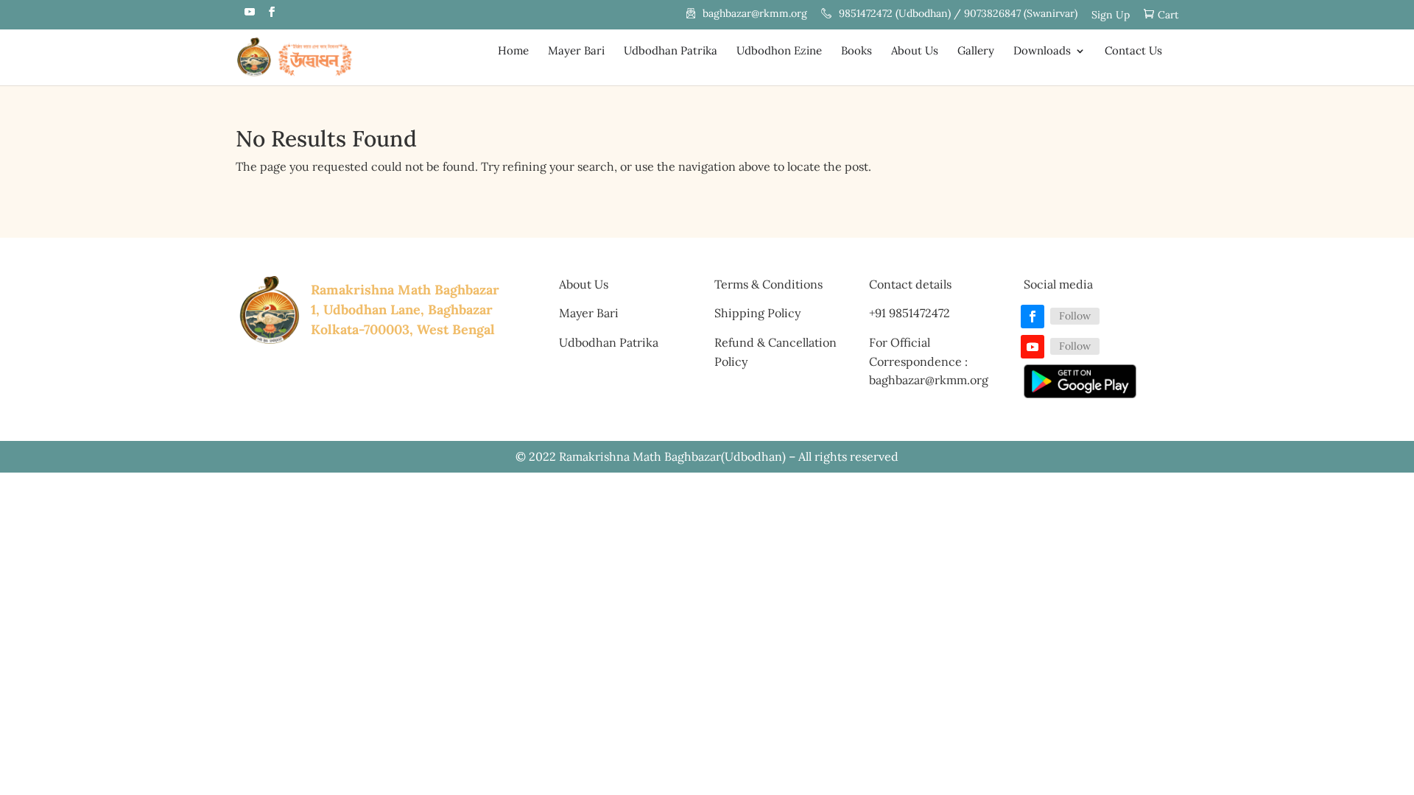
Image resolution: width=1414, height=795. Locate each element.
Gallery (975, 51)
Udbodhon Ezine (779, 51)
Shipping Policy (757, 312)
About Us (914, 51)
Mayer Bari (576, 51)
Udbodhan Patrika (670, 51)
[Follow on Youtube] (1032, 346)
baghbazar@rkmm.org (755, 14)
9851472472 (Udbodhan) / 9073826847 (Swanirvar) (958, 14)
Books (856, 51)
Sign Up (1110, 15)
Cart (1168, 15)
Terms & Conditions (768, 284)
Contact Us (1133, 51)
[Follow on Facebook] (1032, 316)
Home (513, 51)
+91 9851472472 (909, 312)
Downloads (1042, 51)
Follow (1075, 315)
